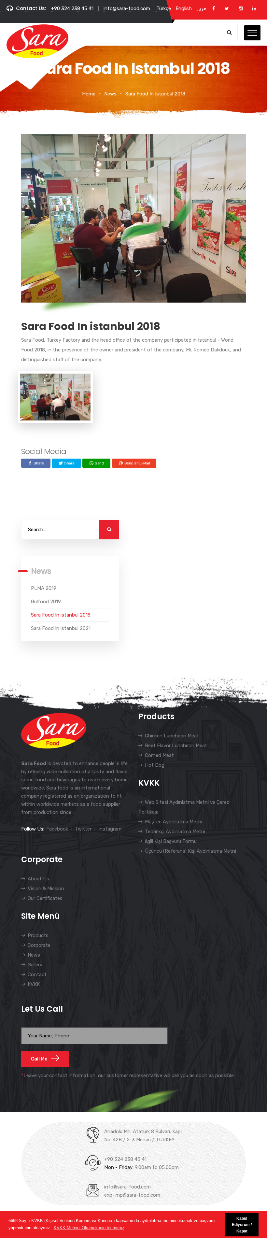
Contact (37, 974)
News (34, 955)
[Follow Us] (213, 8)
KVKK (34, 984)
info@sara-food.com (127, 8)
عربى (201, 8)
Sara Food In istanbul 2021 (61, 628)
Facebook (57, 829)
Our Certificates (45, 898)
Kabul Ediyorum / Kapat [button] (242, 1224)
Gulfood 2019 (46, 602)
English (184, 8)
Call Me (39, 1059)
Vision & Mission (46, 888)
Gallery (35, 965)
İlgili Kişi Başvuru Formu (171, 841)
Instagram (109, 829)
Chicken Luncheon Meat (172, 736)
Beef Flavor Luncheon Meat (176, 745)
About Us (38, 879)
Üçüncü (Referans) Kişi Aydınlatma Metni (190, 851)
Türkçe (163, 8)
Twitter (83, 829)
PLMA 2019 (43, 588)
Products (38, 935)
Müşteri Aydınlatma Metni (173, 822)
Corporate (39, 945)
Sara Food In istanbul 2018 (61, 615)
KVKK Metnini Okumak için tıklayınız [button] (89, 1227)
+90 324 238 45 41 (72, 8)
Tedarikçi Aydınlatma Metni (175, 831)
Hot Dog (154, 765)
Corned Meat (159, 755)
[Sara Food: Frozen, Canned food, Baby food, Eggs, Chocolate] (37, 41)
